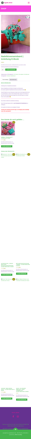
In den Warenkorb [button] (6, 146)
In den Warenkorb (11, 69)
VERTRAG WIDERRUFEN (22, 428)
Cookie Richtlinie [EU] (20, 424)
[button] (27, 17)
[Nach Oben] (15, 429)
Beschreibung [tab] (5, 79)
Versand (17, 426)
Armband (8, 75)
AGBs (27, 424)
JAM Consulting (18, 434)
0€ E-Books (16, 74)
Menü (28, 2)
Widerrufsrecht (11, 426)
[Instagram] (17, 416)
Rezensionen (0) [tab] (13, 79)
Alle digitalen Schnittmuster (24, 74)
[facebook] (13, 416)
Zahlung (22, 426)
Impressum (4, 424)
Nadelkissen (13, 75)
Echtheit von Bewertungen (9, 428)
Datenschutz (11, 424)
